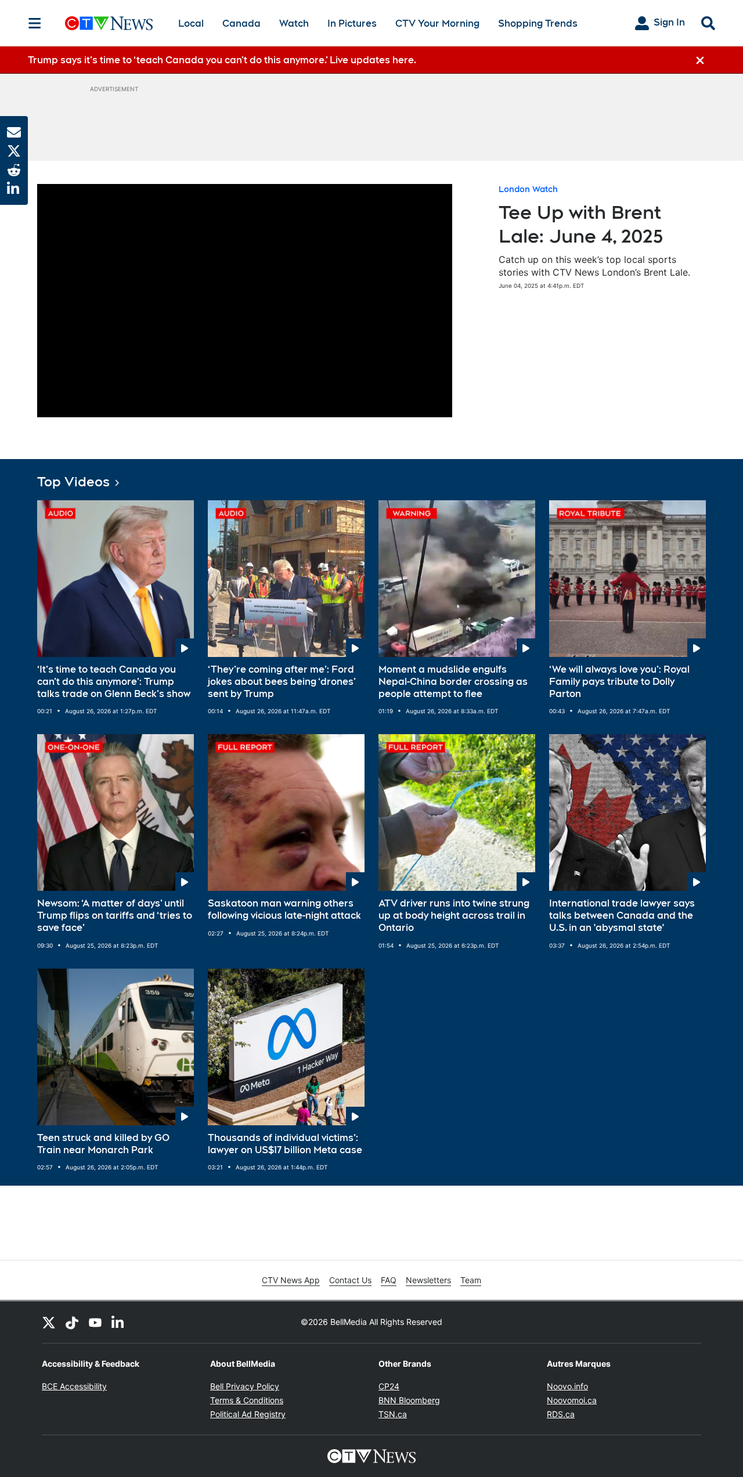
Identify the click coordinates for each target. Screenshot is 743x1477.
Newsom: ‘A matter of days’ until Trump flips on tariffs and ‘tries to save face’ (114, 915)
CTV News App (291, 1280)
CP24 (388, 1386)
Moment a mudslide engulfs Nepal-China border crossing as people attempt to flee (453, 681)
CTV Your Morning (437, 23)
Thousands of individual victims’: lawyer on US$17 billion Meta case (285, 1143)
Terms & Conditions (246, 1400)
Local (191, 23)
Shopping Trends (538, 23)
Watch (294, 23)
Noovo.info (567, 1386)
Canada (241, 23)
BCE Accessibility (74, 1386)
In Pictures (352, 23)
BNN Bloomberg (409, 1400)
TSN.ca (392, 1414)
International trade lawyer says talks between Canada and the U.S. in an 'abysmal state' (622, 915)
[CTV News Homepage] (109, 23)
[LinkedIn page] (118, 1322)
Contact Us (350, 1280)
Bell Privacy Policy (244, 1386)
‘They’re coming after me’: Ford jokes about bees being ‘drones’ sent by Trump (282, 681)
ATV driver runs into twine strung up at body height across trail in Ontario (453, 915)
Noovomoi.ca (572, 1400)
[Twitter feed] (49, 1322)
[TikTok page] (72, 1322)
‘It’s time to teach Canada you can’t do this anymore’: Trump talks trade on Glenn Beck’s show (113, 681)
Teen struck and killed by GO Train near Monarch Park (103, 1143)
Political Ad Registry (248, 1414)
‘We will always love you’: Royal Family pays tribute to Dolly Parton (619, 681)
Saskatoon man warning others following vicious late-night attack (284, 909)
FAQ (388, 1280)
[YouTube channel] (95, 1322)
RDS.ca (561, 1414)
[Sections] (34, 23)
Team (470, 1280)
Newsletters (428, 1280)
